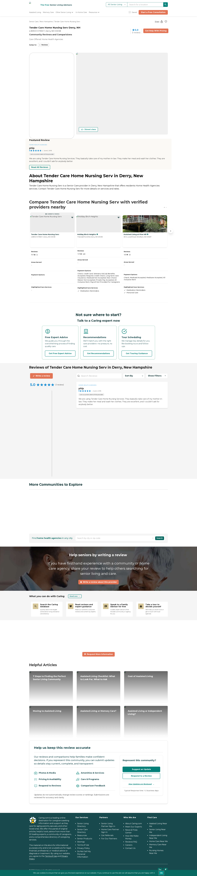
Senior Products (84, 839)
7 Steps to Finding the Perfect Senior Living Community (49, 678)
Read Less (74, 596)
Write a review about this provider (100, 582)
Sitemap (81, 842)
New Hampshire (46, 22)
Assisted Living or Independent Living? (145, 712)
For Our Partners (109, 839)
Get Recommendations (98, 353)
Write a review (43, 376)
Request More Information (100, 654)
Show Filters (154, 376)
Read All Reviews (39, 167)
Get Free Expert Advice (60, 353)
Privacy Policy (83, 848)
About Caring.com (133, 823)
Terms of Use (51, 856)
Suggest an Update (141, 769)
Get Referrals (107, 835)
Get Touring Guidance (137, 353)
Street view (90, 129)
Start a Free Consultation (153, 12)
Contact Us (130, 848)
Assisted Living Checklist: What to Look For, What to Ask (97, 678)
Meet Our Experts (133, 827)
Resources (82, 835)
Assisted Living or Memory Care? (98, 711)
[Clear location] (153, 538)
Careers (128, 845)
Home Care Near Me (158, 841)
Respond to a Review (141, 776)
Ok (161, 873)
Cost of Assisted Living (140, 676)
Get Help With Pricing (156, 31)
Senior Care (33, 22)
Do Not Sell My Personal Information (84, 854)
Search (160, 538)
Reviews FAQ (131, 842)
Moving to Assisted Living (47, 711)
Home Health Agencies (38, 145)
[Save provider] (166, 22)
